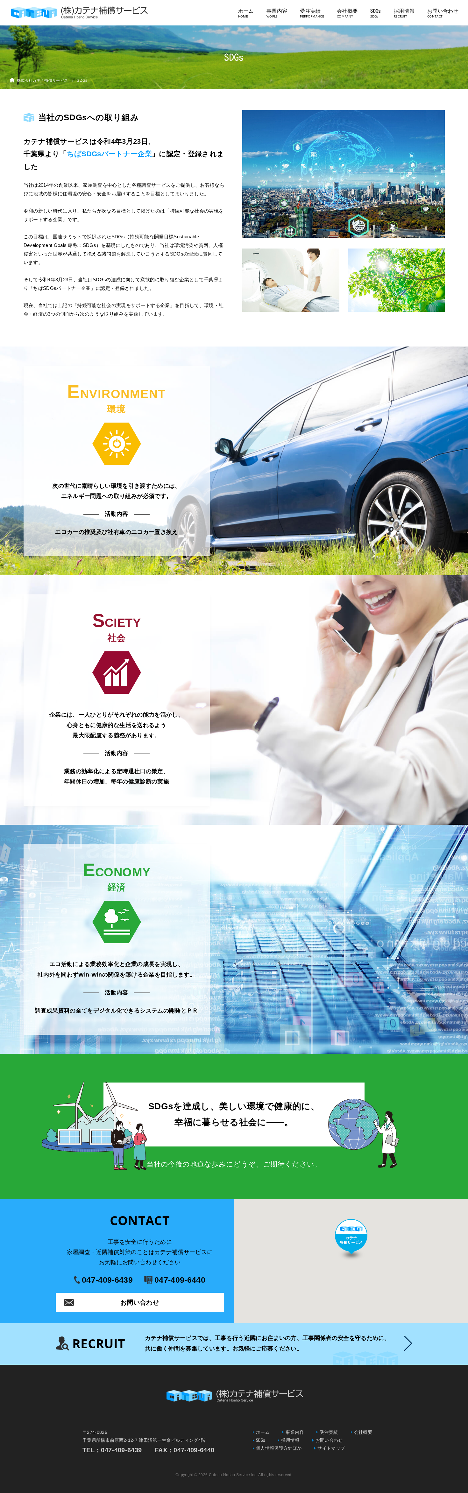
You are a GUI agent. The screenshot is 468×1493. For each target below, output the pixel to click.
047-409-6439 (107, 1279)
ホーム (246, 10)
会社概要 (347, 10)
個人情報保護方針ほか (278, 1448)
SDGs (375, 10)
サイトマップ (331, 1448)
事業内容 (276, 10)
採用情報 (404, 10)
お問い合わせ (442, 10)
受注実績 (310, 10)
